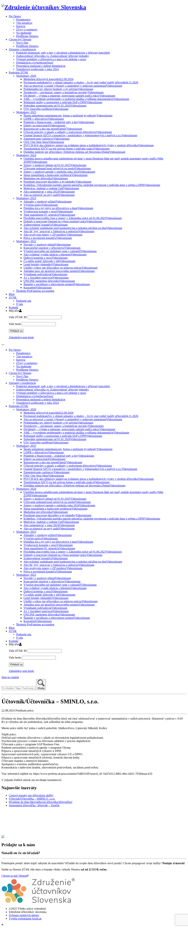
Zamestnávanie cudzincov (46, 138)
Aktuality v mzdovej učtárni (48, 201)
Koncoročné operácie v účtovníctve (52, 247)
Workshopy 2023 (26, 198)
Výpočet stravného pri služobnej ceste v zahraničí (60, 251)
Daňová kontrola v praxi (46, 257)
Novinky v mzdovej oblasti (47, 244)
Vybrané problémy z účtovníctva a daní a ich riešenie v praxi (51, 59)
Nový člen (22, 42)
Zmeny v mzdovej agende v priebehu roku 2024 (59, 171)
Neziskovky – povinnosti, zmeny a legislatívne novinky (64, 92)
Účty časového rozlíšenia (46, 108)
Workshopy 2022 (26, 241)
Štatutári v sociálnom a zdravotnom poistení (57, 284)
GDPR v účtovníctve (44, 118)
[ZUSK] (43, 7)
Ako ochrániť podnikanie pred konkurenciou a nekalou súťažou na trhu (73, 228)
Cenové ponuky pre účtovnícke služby (31, 795)
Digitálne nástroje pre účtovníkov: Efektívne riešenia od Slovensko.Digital (74, 151)
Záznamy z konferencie (22, 49)
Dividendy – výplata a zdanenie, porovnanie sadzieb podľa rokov (69, 95)
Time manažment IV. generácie (49, 214)
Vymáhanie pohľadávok (45, 274)
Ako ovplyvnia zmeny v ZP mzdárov (53, 234)
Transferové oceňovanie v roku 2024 (37, 69)
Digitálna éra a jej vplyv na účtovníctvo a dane (58, 208)
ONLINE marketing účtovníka (49, 280)
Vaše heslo (15, 324)
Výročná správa (41, 204)
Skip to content (10, 677)
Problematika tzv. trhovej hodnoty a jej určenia (58, 89)
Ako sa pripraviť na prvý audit (49, 194)
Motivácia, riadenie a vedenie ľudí (51, 188)
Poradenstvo (23, 19)
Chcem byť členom (20, 39)
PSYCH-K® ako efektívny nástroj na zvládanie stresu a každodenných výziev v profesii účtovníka (89, 145)
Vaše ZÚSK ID (18, 317)
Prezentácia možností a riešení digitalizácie (40, 65)
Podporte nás (23, 300)
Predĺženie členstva (27, 36)
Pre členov (15, 16)
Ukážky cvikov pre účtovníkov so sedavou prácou (60, 267)
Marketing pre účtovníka (46, 178)
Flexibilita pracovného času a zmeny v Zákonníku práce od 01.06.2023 (73, 218)
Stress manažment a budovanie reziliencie (55, 175)
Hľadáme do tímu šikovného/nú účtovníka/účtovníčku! (40, 802)
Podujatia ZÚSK (18, 72)
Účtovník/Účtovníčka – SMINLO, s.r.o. (32, 798)
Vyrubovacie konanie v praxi (48, 211)
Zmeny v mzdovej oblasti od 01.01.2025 (55, 165)
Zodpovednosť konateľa (46, 224)
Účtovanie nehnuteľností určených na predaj (57, 168)
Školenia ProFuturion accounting (35, 290)
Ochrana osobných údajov (24, 915)
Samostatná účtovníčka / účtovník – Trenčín (34, 805)
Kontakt (13, 307)
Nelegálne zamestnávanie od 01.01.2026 (55, 105)
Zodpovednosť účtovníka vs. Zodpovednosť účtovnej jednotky (52, 56)
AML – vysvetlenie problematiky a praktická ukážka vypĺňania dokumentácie (76, 99)
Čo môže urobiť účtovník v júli (49, 261)
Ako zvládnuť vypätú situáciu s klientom (55, 254)
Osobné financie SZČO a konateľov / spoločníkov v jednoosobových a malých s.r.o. (80, 135)
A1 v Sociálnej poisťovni (46, 277)
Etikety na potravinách (44, 125)
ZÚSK (13, 297)
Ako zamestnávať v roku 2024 (49, 191)
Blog (12, 294)
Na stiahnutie (23, 32)
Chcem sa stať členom (14, 875)
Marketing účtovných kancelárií (48, 79)
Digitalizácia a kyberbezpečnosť (34, 62)
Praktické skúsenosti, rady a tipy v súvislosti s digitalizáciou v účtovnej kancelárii (63, 52)
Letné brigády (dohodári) (46, 264)
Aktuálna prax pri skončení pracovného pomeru (59, 271)
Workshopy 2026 (26, 75)
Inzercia (20, 26)
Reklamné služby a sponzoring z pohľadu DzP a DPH (63, 102)
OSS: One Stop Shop (44, 142)
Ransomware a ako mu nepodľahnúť (53, 128)
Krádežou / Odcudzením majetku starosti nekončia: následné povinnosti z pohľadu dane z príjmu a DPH (92, 185)
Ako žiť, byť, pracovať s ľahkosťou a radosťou (59, 231)
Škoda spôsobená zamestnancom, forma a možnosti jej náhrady (68, 115)
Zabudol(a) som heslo (21, 337)
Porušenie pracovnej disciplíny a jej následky (57, 181)
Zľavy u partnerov (26, 29)
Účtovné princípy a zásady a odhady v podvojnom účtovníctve (68, 132)
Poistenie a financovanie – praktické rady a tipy (59, 122)
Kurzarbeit (38, 287)
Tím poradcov (24, 22)
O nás (19, 304)
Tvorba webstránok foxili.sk (25, 918)
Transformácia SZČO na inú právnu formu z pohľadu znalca (66, 148)
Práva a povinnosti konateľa (48, 237)
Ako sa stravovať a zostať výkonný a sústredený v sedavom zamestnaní (73, 85)
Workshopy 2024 (26, 155)
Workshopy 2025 (26, 112)
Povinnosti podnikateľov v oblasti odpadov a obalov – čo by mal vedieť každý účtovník (81, 82)
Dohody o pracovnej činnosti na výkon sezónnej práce (63, 221)
